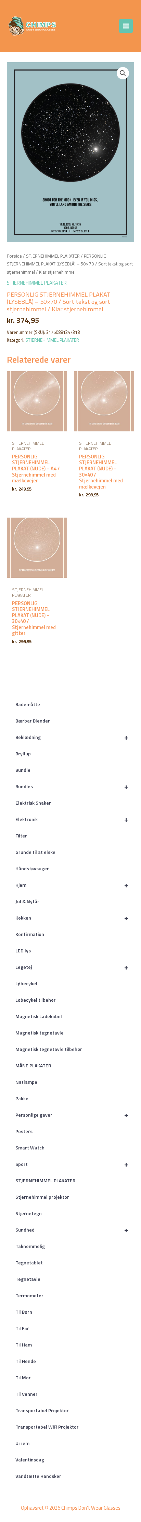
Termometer (29, 1295)
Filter (21, 835)
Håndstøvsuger (32, 868)
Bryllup (23, 753)
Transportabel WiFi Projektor (47, 1426)
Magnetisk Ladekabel (38, 1016)
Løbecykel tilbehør (35, 999)
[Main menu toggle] (126, 26)
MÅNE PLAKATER (33, 1065)
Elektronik (71, 819)
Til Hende (25, 1361)
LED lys (23, 950)
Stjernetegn (28, 1213)
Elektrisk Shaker (33, 802)
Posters (24, 1131)
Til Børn (23, 1311)
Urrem (22, 1443)
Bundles (71, 786)
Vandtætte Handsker (38, 1476)
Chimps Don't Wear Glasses (75, 25)
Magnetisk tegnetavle (39, 1032)
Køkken (71, 917)
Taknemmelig (30, 1246)
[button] (123, 73)
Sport (71, 1164)
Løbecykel (26, 983)
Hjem (71, 885)
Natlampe (26, 1081)
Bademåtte (27, 704)
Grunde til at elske (35, 852)
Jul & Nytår (27, 901)
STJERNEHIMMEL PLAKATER (45, 1180)
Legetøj (71, 967)
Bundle (22, 769)
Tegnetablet (29, 1262)
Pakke (21, 1098)
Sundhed (71, 1229)
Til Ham (23, 1344)
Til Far (22, 1328)
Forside (14, 255)
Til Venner (26, 1393)
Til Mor (23, 1377)
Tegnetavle (27, 1279)
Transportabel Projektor (42, 1410)
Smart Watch (29, 1147)
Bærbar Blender (32, 720)
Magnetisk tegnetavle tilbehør (48, 1049)
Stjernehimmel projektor (42, 1196)
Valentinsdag (29, 1459)
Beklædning (71, 737)
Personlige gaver (71, 1114)
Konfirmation (29, 934)
